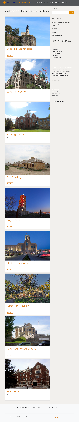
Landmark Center (17, 91)
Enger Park (13, 220)
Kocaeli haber (55, 71)
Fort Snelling (14, 177)
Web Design (55, 91)
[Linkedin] (55, 101)
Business (54, 85)
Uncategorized (55, 89)
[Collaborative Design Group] (14, 3)
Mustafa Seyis (55, 69)
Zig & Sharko (55, 73)
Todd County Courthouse (21, 348)
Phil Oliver (54, 75)
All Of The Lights (56, 53)
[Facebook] (53, 101)
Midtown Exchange (18, 262)
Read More (9, 55)
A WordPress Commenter (58, 67)
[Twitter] (60, 101)
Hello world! (55, 49)
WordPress (55, 95)
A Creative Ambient (57, 51)
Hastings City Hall (17, 134)
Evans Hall (13, 391)
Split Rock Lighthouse (19, 48)
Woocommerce (56, 93)
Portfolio (54, 87)
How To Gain (55, 55)
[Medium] (57, 101)
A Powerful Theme (56, 57)
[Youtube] (62, 101)
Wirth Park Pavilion (18, 305)
